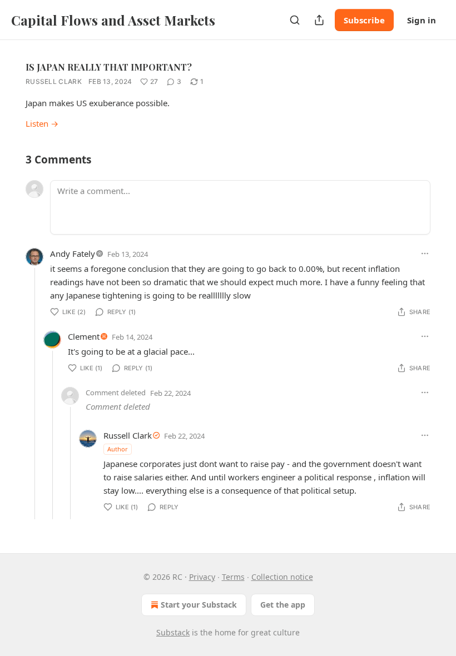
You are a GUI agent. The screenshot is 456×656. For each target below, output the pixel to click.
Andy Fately (72, 253)
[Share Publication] (319, 20)
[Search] (295, 20)
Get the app (282, 604)
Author (117, 449)
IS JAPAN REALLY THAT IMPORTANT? (109, 67)
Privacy (202, 576)
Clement (84, 336)
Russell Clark (54, 81)
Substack (173, 632)
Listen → (42, 123)
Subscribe (364, 20)
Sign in (421, 20)
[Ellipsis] (425, 253)
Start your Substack (199, 604)
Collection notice (282, 576)
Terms (233, 576)
